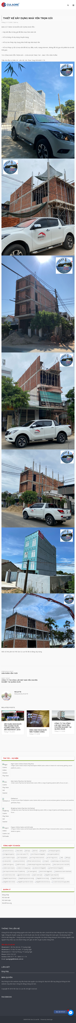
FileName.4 (14, 798)
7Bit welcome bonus (7, 850)
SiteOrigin (50, 1019)
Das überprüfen (6, 861)
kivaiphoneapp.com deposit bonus (60, 861)
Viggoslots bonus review (23, 875)
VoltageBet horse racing (42, 878)
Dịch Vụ (16, 22)
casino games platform (53, 854)
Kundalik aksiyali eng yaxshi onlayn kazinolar (38, 864)
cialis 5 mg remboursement (36, 857)
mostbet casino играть (8, 868)
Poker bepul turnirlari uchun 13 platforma (13, 871)
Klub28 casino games (7, 864)
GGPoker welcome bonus (33, 861)
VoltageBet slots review (8, 881)
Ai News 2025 (18, 850)
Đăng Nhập (5, 971)
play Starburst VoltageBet (39, 868)
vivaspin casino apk (37, 875)
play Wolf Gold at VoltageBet (55, 868)
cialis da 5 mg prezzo (51, 857)
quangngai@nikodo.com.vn (14, 959)
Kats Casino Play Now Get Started (21, 781)
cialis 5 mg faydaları (22, 857)
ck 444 (61, 857)
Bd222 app (27, 850)
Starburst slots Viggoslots (45, 871)
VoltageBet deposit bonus (9, 878)
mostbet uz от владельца (23, 868)
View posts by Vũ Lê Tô (21, 694)
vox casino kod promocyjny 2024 (60, 881)
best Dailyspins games (54, 850)
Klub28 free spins (20, 864)
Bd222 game (42, 850)
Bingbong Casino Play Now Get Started (23, 808)
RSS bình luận (6, 900)
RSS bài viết (6, 897)
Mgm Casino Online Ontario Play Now (22, 764)
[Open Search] (68, 5)
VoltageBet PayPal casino (57, 878)
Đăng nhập (5, 895)
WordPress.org (7, 903)
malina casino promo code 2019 (61, 864)
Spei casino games (32, 871)
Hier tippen (46, 861)
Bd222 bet (34, 850)
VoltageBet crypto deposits (51, 875)
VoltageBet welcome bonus (42, 881)
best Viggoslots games (8, 854)
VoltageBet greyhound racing (26, 878)
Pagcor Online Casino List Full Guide (22, 827)
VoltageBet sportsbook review (25, 881)
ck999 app (67, 857)
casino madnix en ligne (8, 857)
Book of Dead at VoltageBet (37, 854)
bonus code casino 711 (22, 854)
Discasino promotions (19, 861)
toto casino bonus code (8, 875)
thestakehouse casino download (62, 871)
